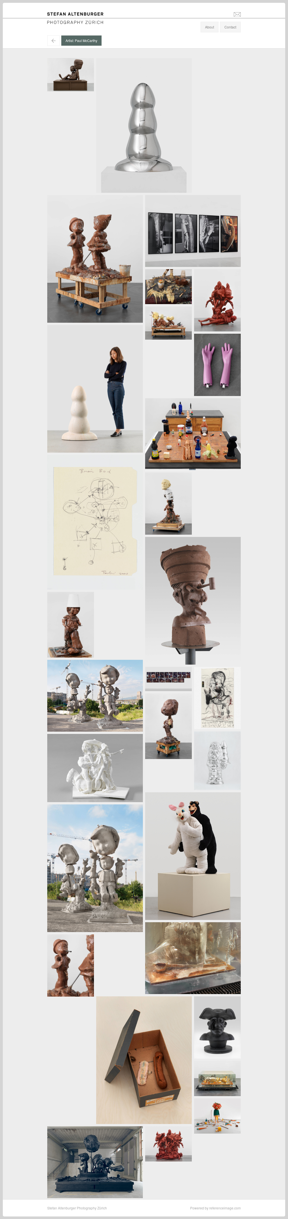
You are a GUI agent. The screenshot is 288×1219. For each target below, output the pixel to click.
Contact (230, 27)
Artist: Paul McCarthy (81, 40)
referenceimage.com (225, 1207)
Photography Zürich (62, 21)
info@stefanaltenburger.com (237, 14)
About (209, 27)
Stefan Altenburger (79, 15)
